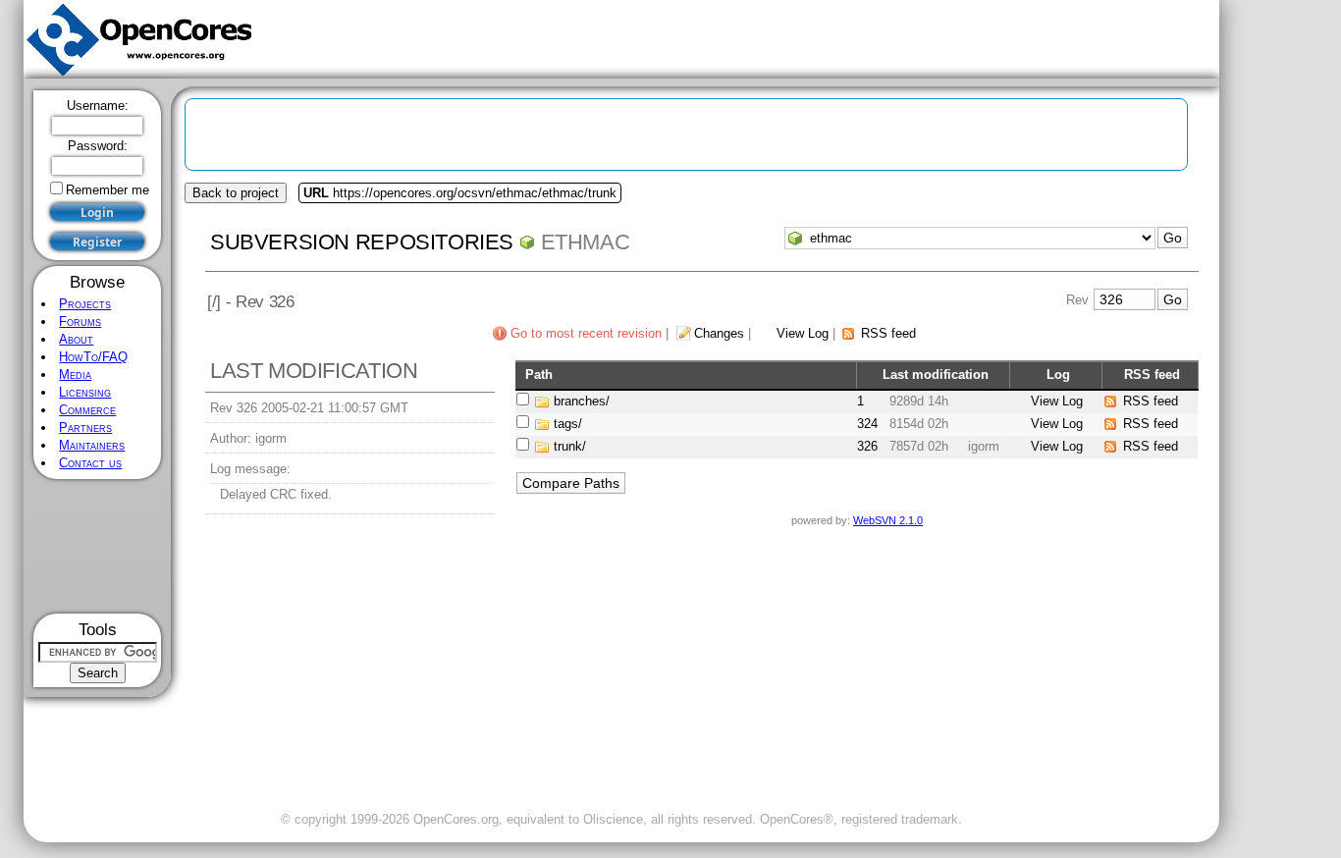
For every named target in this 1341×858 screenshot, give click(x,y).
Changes (719, 333)
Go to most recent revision (586, 333)
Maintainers (92, 445)
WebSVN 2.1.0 (888, 520)
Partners (85, 427)
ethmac (585, 242)
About (76, 339)
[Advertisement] (97, 546)
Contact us (90, 463)
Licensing (85, 392)
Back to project (235, 193)
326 (867, 446)
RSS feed (888, 333)
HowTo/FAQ (93, 356)
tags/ (568, 423)
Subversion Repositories (361, 242)
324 (867, 423)
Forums (80, 321)
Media (75, 374)
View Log (803, 333)
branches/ (582, 401)
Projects (85, 303)
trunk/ (570, 446)
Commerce (87, 409)
